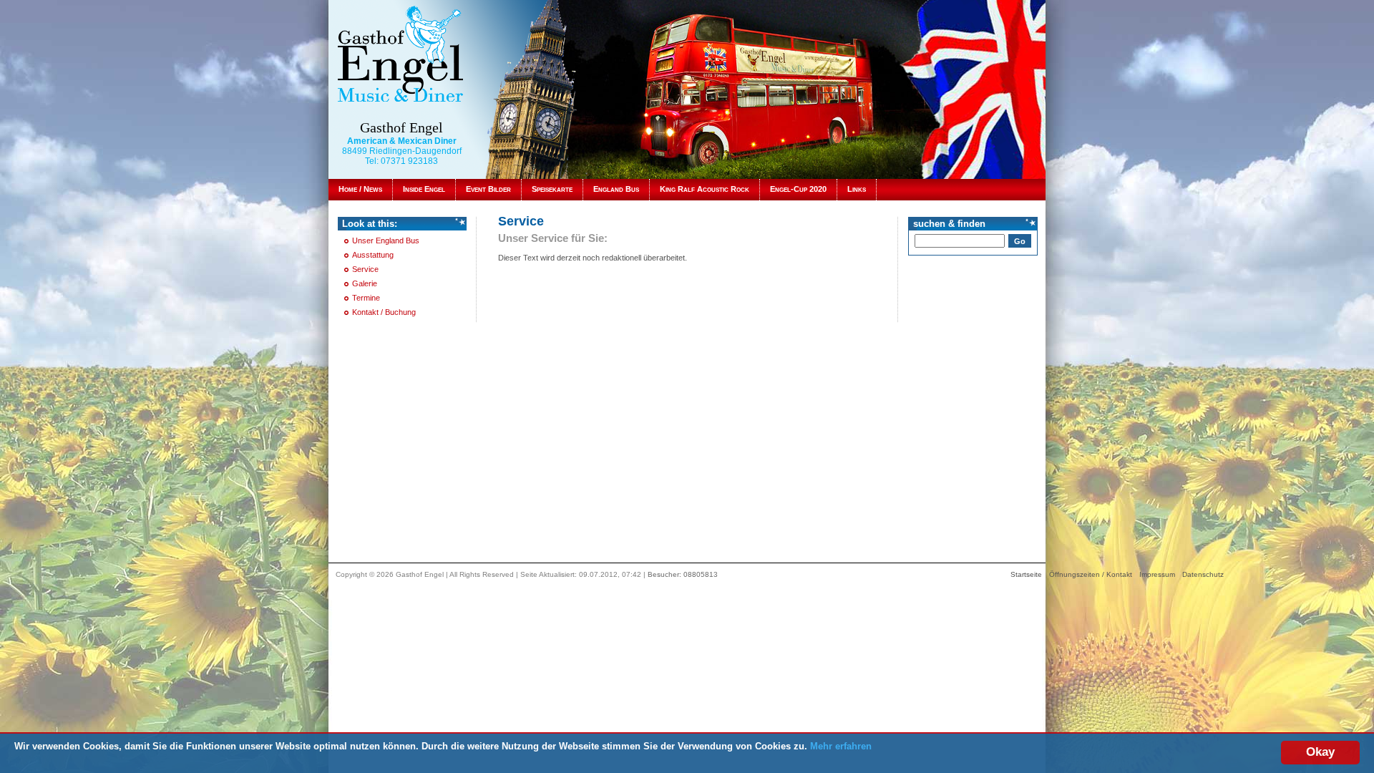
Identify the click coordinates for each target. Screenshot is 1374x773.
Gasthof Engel (401, 127)
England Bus (616, 189)
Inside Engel (424, 189)
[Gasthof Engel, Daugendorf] (400, 53)
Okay (1320, 752)
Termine (366, 297)
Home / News (360, 189)
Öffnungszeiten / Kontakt (1090, 574)
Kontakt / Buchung (384, 312)
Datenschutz (1203, 574)
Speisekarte (552, 189)
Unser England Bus (385, 240)
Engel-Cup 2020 (798, 189)
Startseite (1026, 574)
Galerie (364, 283)
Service (365, 269)
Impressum (1157, 574)
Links (856, 189)
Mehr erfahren (841, 746)
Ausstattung (373, 255)
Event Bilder (488, 189)
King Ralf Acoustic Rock (704, 189)
